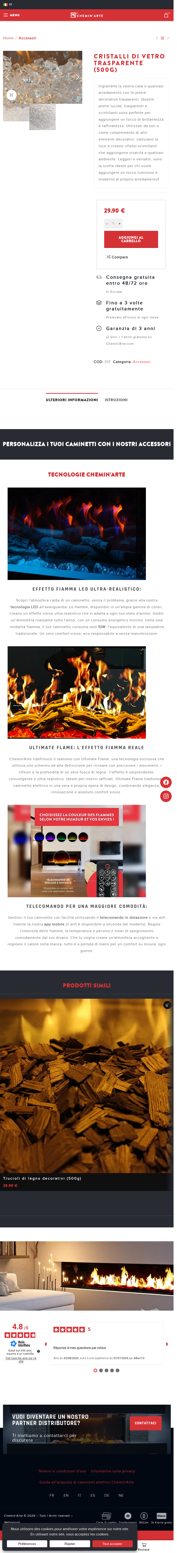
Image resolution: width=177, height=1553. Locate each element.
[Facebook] (166, 782)
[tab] (72, 399)
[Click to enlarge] (11, 95)
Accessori (27, 38)
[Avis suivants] (167, 1343)
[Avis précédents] (46, 1343)
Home (8, 38)
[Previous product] (157, 38)
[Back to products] (162, 38)
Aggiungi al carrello (131, 239)
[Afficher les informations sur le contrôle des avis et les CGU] (38, 1351)
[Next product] (168, 38)
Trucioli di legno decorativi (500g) (42, 1178)
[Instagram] (166, 796)
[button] (7, 77)
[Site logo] (87, 14)
